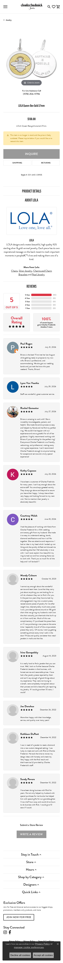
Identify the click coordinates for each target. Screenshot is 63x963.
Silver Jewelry (25, 271)
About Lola (31, 200)
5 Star (27, 294)
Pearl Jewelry (38, 274)
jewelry (9, 20)
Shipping (17, 162)
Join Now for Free (18, 917)
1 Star (27, 308)
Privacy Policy (42, 943)
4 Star (27, 298)
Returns (46, 162)
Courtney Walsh (28, 516)
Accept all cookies (43, 955)
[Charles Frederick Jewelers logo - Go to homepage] (31, 7)
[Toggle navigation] (5, 6)
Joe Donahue (27, 706)
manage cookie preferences (29, 947)
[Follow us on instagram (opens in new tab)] (5, 932)
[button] (49, 6)
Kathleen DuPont (29, 734)
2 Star (27, 304)
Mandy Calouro (28, 575)
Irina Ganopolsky (29, 652)
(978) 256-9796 (31, 94)
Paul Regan (26, 344)
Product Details (31, 191)
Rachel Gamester (29, 408)
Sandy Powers (27, 779)
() (54, 294)
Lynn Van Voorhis (29, 383)
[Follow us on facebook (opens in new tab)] (10, 932)
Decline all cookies (20, 955)
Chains (14, 271)
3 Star (27, 301)
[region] (31, 59)
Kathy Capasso (28, 471)
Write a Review (31, 834)
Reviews (31, 286)
